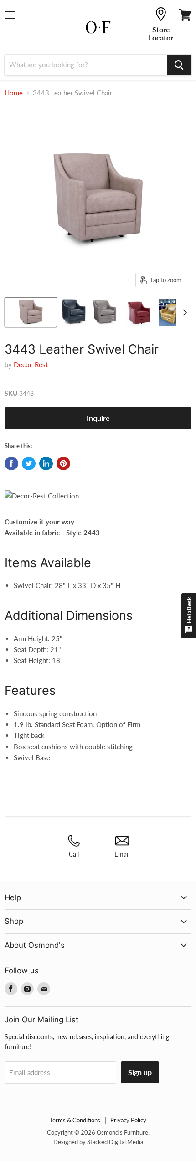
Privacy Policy (128, 1120)
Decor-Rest (31, 364)
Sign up (140, 1072)
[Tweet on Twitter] (29, 463)
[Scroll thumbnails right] (183, 312)
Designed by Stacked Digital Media (98, 1142)
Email (121, 854)
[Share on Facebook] (11, 463)
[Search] (179, 65)
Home (14, 93)
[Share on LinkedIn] (46, 463)
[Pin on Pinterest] (63, 463)
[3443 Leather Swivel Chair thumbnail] (31, 312)
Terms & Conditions (75, 1120)
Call (74, 854)
